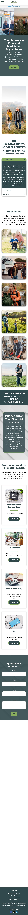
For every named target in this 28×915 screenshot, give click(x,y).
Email (14, 680)
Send (14, 714)
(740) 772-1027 (16, 893)
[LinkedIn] (17, 912)
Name (14, 670)
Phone (14, 690)
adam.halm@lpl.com (14, 909)
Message (14, 700)
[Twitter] (14, 912)
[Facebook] (11, 912)
